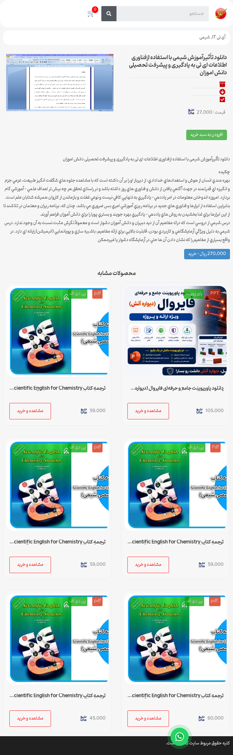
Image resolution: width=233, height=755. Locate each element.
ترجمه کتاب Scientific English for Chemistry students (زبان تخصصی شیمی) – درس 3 (58, 545)
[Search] (108, 13)
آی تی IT (218, 37)
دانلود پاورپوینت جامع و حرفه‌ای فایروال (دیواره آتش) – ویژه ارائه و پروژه (179, 391)
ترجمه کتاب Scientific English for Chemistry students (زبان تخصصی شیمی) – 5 (58, 391)
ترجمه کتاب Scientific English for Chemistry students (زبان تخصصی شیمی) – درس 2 (176, 698)
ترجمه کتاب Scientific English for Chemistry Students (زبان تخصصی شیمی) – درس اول (58, 698)
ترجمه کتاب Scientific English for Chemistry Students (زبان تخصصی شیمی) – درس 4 (176, 545)
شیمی (204, 37)
